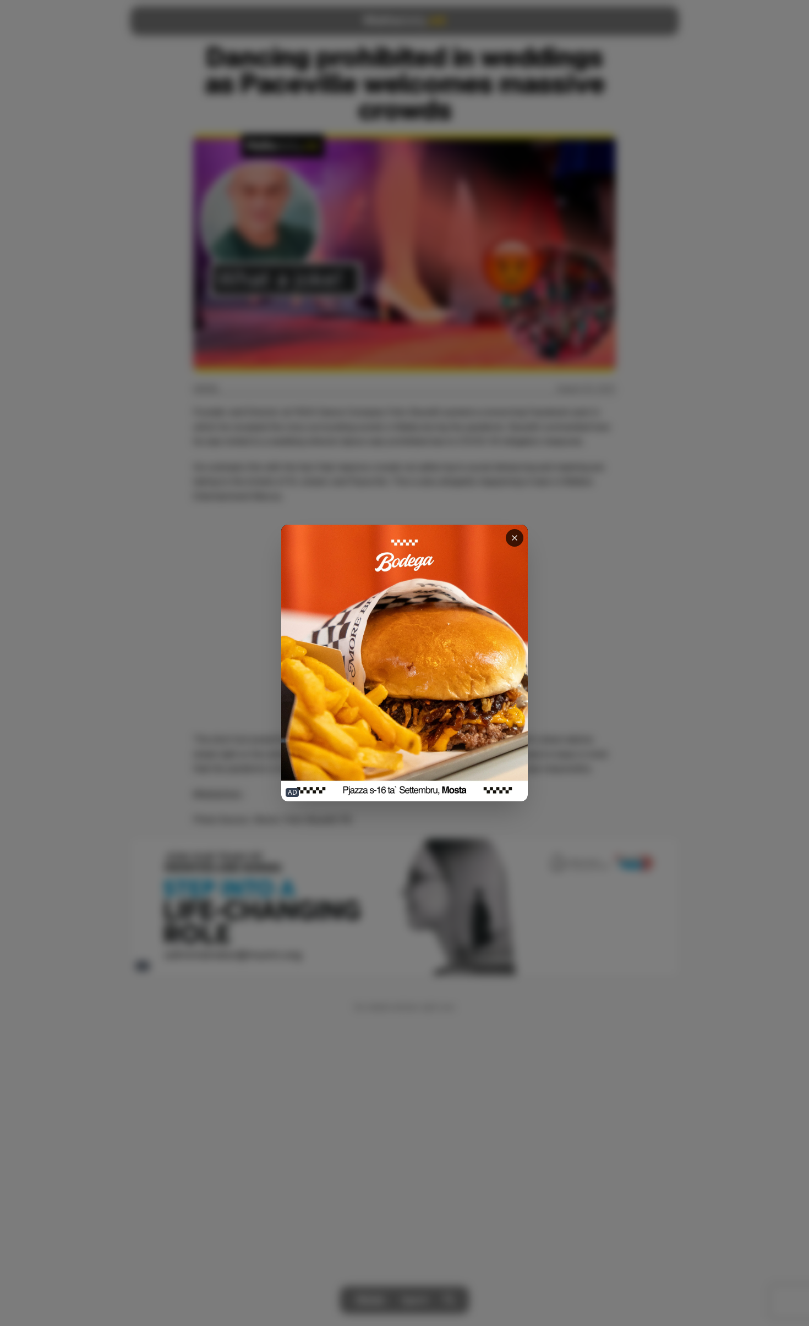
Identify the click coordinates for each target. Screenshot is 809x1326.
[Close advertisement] (514, 538)
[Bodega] (404, 663)
